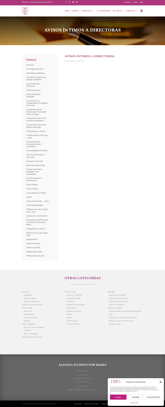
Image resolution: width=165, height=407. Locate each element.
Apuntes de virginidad (117, 295)
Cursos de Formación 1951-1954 (35, 156)
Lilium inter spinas (34, 201)
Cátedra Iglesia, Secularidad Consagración (125, 311)
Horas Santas (32, 185)
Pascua (69, 318)
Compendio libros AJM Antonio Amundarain (36, 119)
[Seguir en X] (69, 2)
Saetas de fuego (33, 243)
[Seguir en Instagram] (76, 2)
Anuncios (25, 292)
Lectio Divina (71, 308)
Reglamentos (32, 239)
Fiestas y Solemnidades (75, 305)
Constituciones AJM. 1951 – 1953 (37, 136)
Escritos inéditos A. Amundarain (34, 179)
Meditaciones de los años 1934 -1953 (37, 210)
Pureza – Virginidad (116, 305)
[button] (160, 382)
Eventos (75, 11)
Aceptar (118, 397)
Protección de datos (91, 404)
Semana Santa (71, 321)
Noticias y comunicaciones (32, 305)
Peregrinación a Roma (35, 229)
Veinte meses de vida (35, 256)
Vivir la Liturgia (70, 292)
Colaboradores (29, 314)
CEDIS (135, 2)
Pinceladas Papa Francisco (32, 337)
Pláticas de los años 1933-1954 (37, 234)
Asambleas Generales (35, 73)
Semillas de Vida (33, 248)
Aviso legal (78, 404)
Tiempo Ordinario (73, 324)
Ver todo (30, 65)
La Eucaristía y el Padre (36, 193)
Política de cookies (135, 402)
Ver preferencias (153, 397)
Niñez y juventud (30, 318)
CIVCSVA (27, 330)
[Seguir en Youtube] (73, 2)
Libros (29, 197)
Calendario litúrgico (73, 298)
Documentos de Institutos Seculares (123, 318)
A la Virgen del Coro (34, 69)
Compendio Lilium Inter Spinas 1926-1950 (36, 126)
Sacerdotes (28, 311)
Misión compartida (31, 334)
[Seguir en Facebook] (66, 2)
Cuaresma (70, 301)
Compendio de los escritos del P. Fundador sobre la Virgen (36, 111)
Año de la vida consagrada (34, 327)
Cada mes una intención (118, 301)
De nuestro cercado (34, 161)
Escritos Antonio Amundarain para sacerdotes (33, 144)
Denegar (135, 397)
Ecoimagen (28, 295)
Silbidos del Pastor (34, 252)
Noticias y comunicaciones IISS (121, 321)
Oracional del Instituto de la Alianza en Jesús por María (37, 222)
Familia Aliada (27, 308)
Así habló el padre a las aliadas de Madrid (36, 78)
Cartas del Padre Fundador (33, 95)
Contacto (127, 2)
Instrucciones (32, 189)
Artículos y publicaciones (118, 298)
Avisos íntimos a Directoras (89, 56)
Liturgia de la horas (73, 311)
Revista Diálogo (115, 324)
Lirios (46, 201)
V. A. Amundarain (103, 11)
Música (69, 314)
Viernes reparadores (31, 301)
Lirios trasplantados (34, 205)
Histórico (27, 321)
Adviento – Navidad (73, 295)
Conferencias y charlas (35, 131)
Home (67, 11)
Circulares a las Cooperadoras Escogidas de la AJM (37, 103)
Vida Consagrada (28, 324)
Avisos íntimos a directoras (33, 85)
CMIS (141, 2)
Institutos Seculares (114, 308)
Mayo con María (30, 298)
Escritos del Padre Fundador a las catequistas (34, 171)
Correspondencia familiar (37, 150)
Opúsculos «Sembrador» (37, 216)
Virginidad (111, 292)
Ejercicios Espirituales (35, 165)
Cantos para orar (33, 90)
